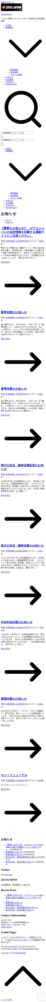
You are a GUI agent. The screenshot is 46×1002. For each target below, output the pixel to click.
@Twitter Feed (6, 875)
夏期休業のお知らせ (14, 698)
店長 (7, 241)
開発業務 (14, 70)
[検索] (2, 133)
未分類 (40, 781)
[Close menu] (2, 144)
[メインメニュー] (2, 137)
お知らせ (9, 77)
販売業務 (14, 72)
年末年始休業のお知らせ (17, 622)
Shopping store (11, 84)
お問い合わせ (6, 927)
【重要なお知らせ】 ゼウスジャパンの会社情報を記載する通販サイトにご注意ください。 (22, 232)
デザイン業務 (16, 75)
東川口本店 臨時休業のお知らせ (22, 545)
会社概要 (9, 80)
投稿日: (18, 241)
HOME (8, 25)
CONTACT (10, 82)
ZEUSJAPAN (6, 14)
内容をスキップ (7, 2)
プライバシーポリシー (21, 940)
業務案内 (9, 151)
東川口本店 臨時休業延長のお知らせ (22, 857)
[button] (25, 68)
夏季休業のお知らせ (14, 312)
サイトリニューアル (14, 775)
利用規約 (36, 940)
